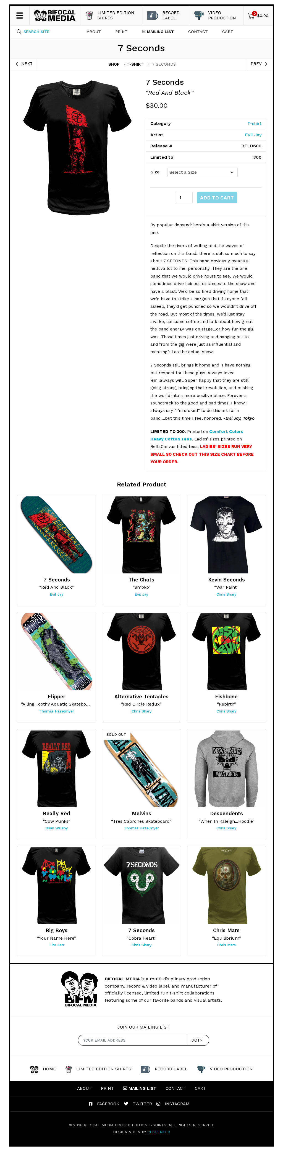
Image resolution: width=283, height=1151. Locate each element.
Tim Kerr (56, 945)
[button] (33, 32)
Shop (114, 64)
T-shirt (135, 64)
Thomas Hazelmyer (56, 711)
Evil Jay (253, 134)
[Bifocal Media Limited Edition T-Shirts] (55, 15)
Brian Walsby (56, 828)
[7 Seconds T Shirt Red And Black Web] (77, 148)
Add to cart (217, 198)
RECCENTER (158, 1132)
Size (155, 172)
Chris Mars (226, 945)
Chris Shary (226, 594)
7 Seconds (165, 82)
